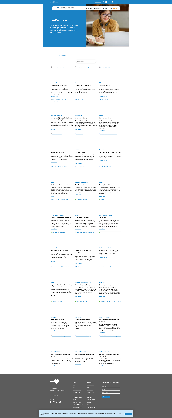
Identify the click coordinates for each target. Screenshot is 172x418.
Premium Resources (86, 55)
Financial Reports (76, 392)
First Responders (90, 392)
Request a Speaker (91, 399)
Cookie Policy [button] (90, 413)
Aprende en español (91, 407)
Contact (89, 402)
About (74, 385)
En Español (98, 2)
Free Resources (62, 55)
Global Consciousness (77, 407)
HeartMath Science (77, 390)
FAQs (74, 387)
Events (88, 404)
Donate (115, 8)
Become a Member (77, 402)
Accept (129, 413)
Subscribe (105, 396)
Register (56, 2)
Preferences (121, 413)
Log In (51, 2)
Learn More (54, 96)
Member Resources (110, 55)
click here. (58, 32)
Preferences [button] (42, 414)
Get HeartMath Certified (78, 404)
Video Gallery (90, 390)
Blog (88, 387)
